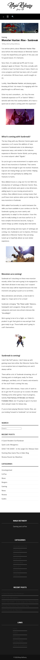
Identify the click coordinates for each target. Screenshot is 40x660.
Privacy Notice (18, 641)
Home (15, 628)
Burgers (4, 482)
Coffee (4, 474)
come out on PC (18, 63)
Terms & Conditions (20, 645)
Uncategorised (7, 470)
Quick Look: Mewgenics (10, 444)
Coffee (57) (17, 550)
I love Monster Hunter (15, 83)
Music (4, 478)
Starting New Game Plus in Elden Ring (15, 453)
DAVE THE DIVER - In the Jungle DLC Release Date (20, 449)
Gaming (4, 37)
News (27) (17, 566)
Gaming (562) (18, 562)
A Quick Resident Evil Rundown (13, 440)
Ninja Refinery (22, 657)
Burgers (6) (17, 558)
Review (4, 494)
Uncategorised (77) (20, 546)
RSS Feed (16, 637)
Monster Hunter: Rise (27, 48)
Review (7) (17, 570)
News (4, 490)
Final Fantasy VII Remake (16, 397)
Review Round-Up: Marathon (12, 457)
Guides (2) (16, 575)
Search (15, 632)
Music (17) (17, 554)
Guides (4, 498)
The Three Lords (23, 304)
